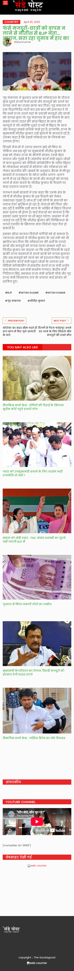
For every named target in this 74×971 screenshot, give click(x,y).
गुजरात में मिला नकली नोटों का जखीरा (27, 604)
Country (11, 22)
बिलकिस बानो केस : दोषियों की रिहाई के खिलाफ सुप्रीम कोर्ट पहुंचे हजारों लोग (33, 407)
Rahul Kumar (22, 42)
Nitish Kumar (56, 292)
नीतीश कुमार (37, 301)
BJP (9, 292)
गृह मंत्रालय (14, 301)
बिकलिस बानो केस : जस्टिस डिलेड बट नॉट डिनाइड (34, 738)
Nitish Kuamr (30, 292)
